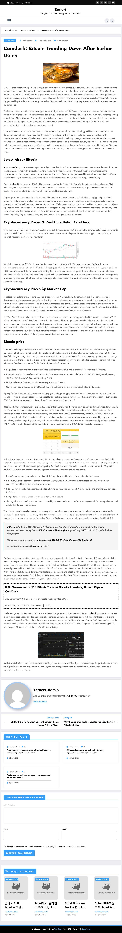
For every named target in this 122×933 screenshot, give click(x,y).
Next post (68, 717)
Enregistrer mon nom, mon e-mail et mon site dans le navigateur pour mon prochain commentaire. (46, 846)
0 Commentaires (62, 40)
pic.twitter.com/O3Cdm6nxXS (77, 540)
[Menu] (9, 21)
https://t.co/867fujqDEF (49, 540)
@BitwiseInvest (45, 530)
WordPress (58, 929)
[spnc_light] (112, 20)
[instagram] (109, 2)
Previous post (53, 717)
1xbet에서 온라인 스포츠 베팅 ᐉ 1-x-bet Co (46, 905)
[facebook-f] (97, 2)
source (47, 605)
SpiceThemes (86, 929)
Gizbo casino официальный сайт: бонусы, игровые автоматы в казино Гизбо (85, 751)
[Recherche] (106, 20)
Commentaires (9, 804)
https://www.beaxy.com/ (15, 167)
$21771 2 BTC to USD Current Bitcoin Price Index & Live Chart (35, 723)
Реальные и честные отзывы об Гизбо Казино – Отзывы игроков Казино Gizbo (29, 751)
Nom (6, 829)
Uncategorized (12, 879)
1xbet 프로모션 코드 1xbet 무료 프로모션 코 (105, 905)
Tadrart (60, 9)
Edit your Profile (77, 696)
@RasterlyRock (62, 530)
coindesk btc (14, 184)
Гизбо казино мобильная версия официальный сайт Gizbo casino (28, 776)
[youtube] (113, 2)
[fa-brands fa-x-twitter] (101, 2)
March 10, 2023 (40, 546)
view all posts (40, 701)
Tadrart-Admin (28, 40)
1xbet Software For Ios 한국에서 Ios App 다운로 (75, 905)
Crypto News (10, 40)
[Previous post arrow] (4, 722)
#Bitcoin (11, 527)
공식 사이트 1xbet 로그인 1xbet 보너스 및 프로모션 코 (14, 905)
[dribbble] (105, 2)
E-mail (64, 829)
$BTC (83, 530)
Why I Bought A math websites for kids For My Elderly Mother (89, 723)
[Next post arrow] (117, 722)
